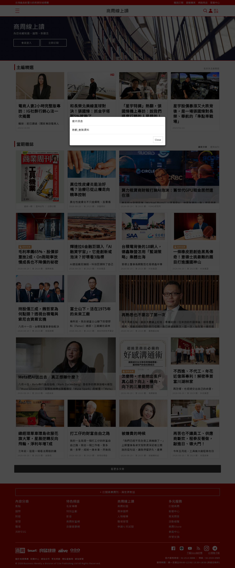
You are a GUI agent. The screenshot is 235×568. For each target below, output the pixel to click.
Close (158, 139)
